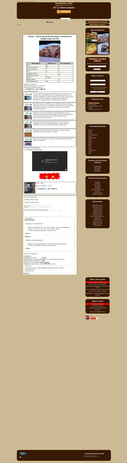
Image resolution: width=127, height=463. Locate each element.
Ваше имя (27, 206)
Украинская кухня (97, 222)
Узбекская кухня (97, 220)
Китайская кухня (97, 214)
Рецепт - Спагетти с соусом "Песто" (97, 284)
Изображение (27, 256)
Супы (89, 151)
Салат (89, 147)
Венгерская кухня (97, 206)
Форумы (90, 107)
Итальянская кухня (97, 213)
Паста (89, 142)
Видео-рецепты (92, 104)
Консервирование (92, 134)
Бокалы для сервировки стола (97, 311)
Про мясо (97, 309)
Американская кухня (97, 205)
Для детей (97, 183)
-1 (53, 177)
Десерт (90, 131)
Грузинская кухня (97, 210)
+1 (46, 177)
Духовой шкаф (97, 166)
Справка (27, 233)
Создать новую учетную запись (99, 87)
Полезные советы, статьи (94, 109)
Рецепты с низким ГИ (97, 194)
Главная (19, 24)
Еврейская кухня (97, 211)
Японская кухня (97, 225)
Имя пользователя (95, 79)
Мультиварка (97, 167)
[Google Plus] (44, 89)
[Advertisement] (50, 31)
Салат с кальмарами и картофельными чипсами (98, 289)
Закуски (90, 133)
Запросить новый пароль (99, 89)
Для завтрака (97, 185)
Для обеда (97, 186)
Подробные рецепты (93, 103)
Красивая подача (97, 192)
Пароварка (97, 169)
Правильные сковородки (97, 304)
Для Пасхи (97, 182)
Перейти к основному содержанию (25, 1)
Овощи (90, 141)
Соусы (90, 148)
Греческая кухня (97, 208)
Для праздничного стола (97, 189)
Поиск (58, 18)
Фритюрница (97, 171)
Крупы (90, 136)
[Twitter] (38, 89)
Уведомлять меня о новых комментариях (36, 210)
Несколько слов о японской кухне (97, 307)
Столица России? (30, 269)
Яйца (89, 153)
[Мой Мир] (41, 89)
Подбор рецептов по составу (95, 106)
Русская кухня (97, 217)
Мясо (89, 139)
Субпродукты (91, 150)
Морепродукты (92, 137)
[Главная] (64, 3)
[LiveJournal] (43, 89)
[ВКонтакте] (37, 89)
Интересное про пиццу (35, 149)
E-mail (26, 207)
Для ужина (97, 191)
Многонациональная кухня (97, 216)
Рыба (89, 145)
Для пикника (97, 188)
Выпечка (36, 147)
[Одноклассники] (40, 89)
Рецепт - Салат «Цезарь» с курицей (97, 291)
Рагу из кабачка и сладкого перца (97, 282)
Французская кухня (97, 223)
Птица (90, 144)
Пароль (92, 83)
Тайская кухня (97, 219)
